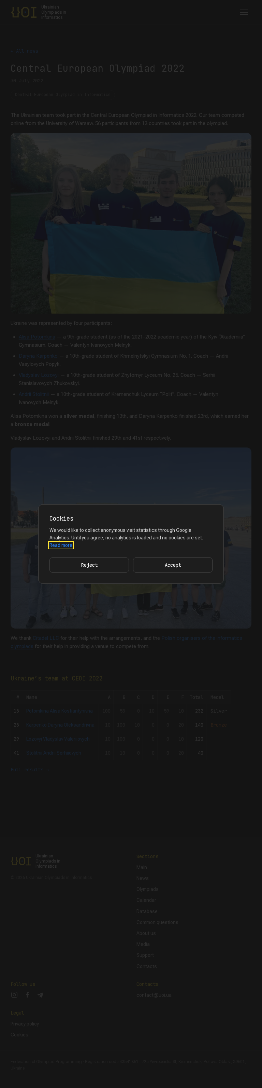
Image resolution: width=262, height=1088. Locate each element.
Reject (89, 565)
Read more (60, 545)
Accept (173, 565)
